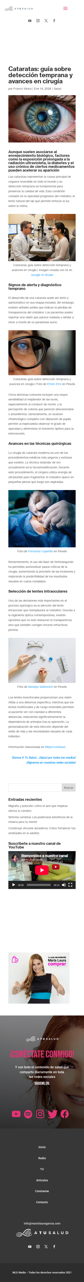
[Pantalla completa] (70, 885)
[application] (42, 870)
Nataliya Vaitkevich (40, 686)
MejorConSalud (55, 747)
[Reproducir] (14, 885)
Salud (57, 88)
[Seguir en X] (46, 20)
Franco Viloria (22, 88)
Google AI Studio (42, 275)
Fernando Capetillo (40, 551)
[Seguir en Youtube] (30, 20)
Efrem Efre (54, 384)
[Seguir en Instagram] (38, 20)
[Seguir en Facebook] (54, 20)
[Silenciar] (64, 885)
